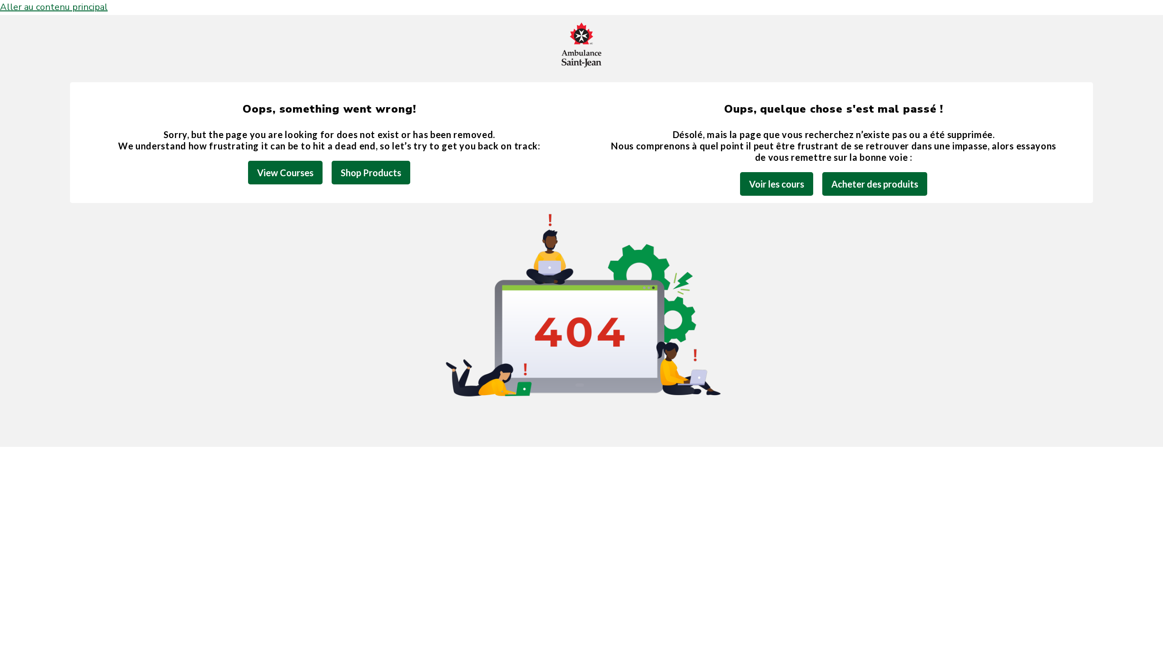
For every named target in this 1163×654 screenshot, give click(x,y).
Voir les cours (776, 183)
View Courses (285, 172)
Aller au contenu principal (54, 7)
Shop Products (371, 172)
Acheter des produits (874, 183)
